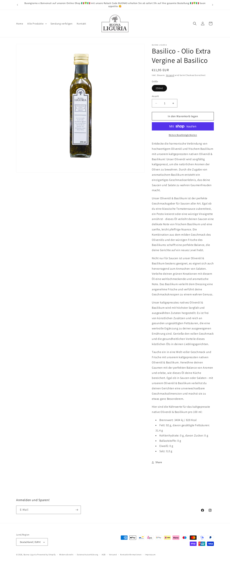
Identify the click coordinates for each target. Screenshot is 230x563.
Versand (170, 75)
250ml (159, 88)
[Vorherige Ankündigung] (17, 4)
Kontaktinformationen (130, 554)
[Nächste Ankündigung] (213, 4)
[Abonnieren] (77, 510)
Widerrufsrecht (66, 554)
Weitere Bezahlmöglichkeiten (183, 135)
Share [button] (158, 462)
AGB (103, 554)
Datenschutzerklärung (87, 554)
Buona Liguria (30, 554)
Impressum (150, 554)
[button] (36, 23)
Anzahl (155, 96)
